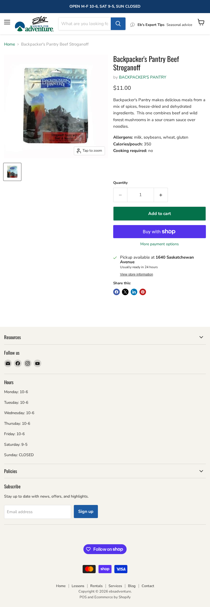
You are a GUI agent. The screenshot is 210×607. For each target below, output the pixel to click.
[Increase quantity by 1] (161, 195)
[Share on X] (125, 292)
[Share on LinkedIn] (134, 292)
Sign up (86, 512)
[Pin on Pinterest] (142, 292)
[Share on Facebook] (116, 292)
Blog (132, 586)
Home (9, 44)
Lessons (78, 586)
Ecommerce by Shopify (112, 597)
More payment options (159, 244)
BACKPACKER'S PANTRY (142, 77)
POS (83, 597)
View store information (136, 274)
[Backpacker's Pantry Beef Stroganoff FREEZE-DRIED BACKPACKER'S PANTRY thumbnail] (12, 172)
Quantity (120, 183)
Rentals (96, 586)
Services (115, 586)
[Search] (118, 23)
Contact (148, 586)
